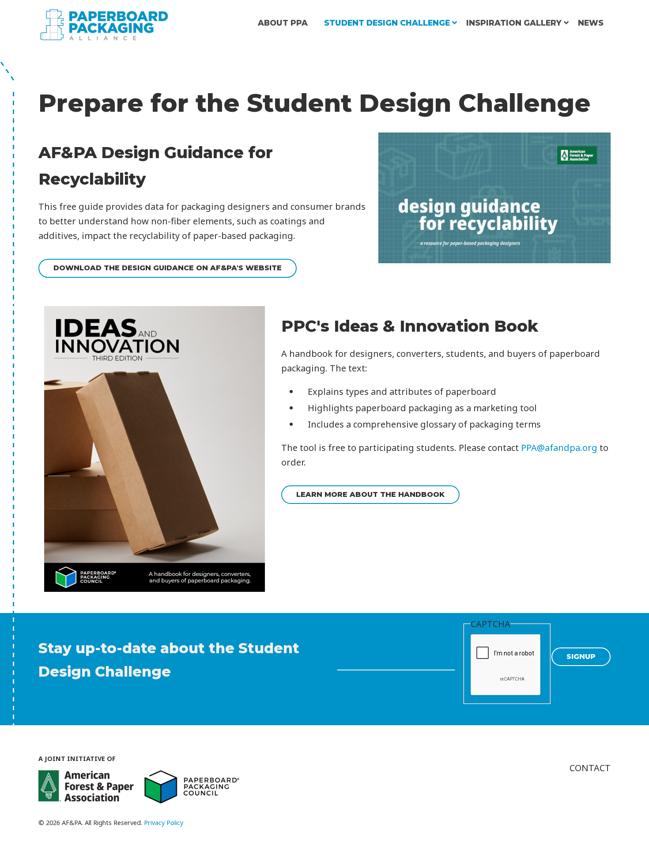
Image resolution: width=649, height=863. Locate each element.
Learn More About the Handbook (370, 494)
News (591, 22)
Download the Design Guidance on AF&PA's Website (167, 268)
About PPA (283, 22)
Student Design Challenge (387, 22)
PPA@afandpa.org (559, 448)
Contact (590, 768)
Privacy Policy (163, 822)
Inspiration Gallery (514, 22)
